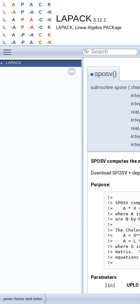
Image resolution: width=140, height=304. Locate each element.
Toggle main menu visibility (8, 52)
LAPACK (13, 63)
